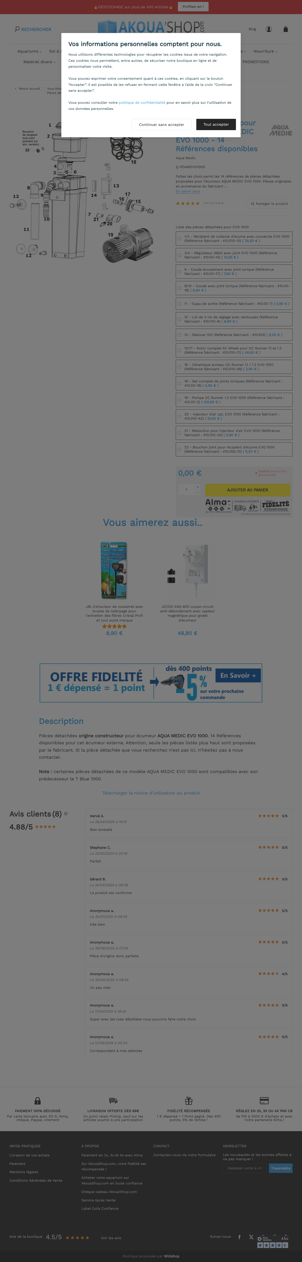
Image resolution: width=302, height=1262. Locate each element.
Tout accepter (216, 124)
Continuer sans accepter (161, 124)
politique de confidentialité (142, 102)
